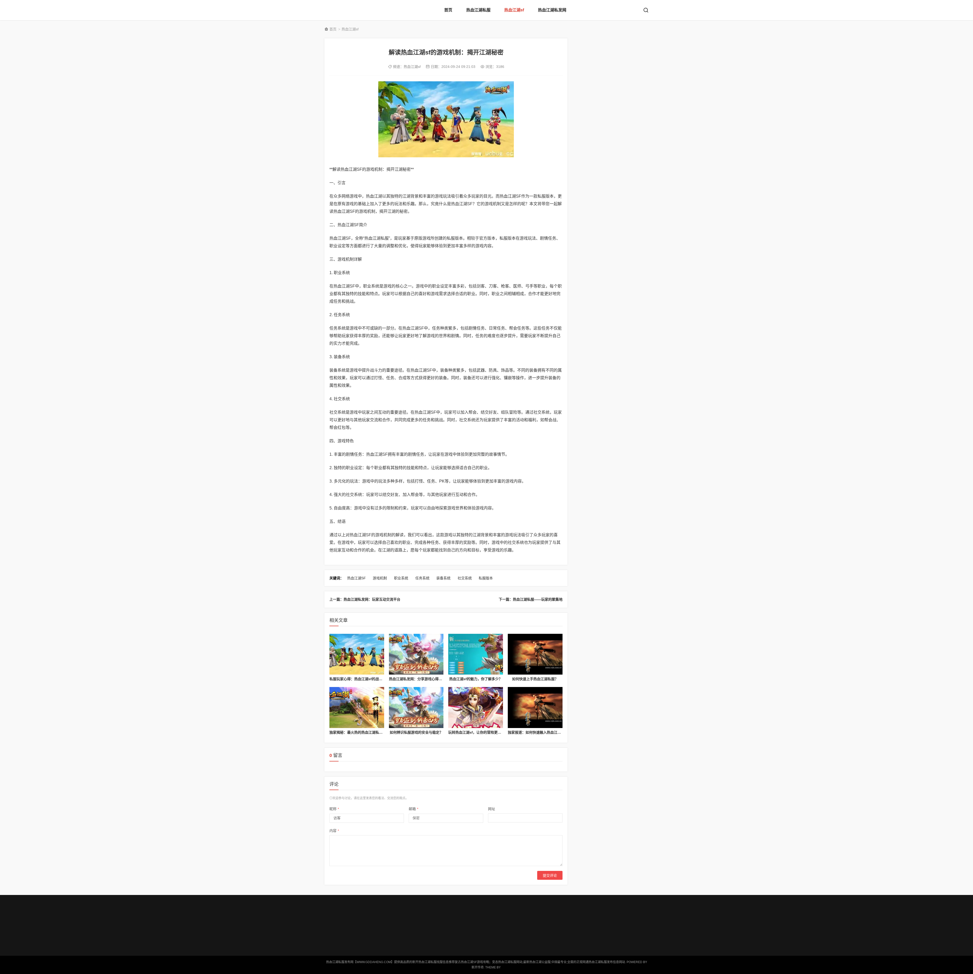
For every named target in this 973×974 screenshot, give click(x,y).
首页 (448, 10)
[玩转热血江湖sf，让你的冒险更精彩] (475, 707)
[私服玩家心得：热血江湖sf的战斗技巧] (356, 654)
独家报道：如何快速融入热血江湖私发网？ (541, 732)
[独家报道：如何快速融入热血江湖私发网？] (535, 707)
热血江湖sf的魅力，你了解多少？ (475, 679)
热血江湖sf (514, 10)
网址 (491, 809)
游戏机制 (380, 578)
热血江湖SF (356, 578)
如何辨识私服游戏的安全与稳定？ (416, 732)
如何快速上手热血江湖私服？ (535, 679)
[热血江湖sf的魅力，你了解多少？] (475, 654)
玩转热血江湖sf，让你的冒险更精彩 (476, 732)
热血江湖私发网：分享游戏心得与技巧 (419, 679)
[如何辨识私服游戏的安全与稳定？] (416, 707)
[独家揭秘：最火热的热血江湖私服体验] (356, 707)
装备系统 (443, 578)
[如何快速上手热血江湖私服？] (535, 654)
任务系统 (422, 578)
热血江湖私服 (478, 10)
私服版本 (486, 578)
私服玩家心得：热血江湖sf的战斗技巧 (359, 679)
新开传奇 (478, 967)
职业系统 (401, 578)
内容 (334, 831)
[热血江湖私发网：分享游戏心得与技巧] (416, 654)
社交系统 (465, 578)
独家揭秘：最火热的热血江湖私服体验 (359, 732)
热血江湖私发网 (552, 10)
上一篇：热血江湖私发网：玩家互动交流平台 (364, 599)
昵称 (334, 809)
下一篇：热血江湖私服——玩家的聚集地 (531, 599)
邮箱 (413, 809)
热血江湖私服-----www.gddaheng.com (344, 10)
